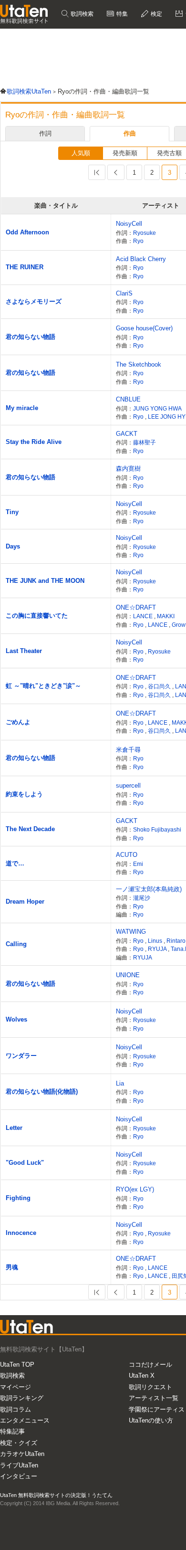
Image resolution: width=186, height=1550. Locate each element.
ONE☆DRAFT (136, 607)
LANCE (143, 616)
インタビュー (18, 1476)
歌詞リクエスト (150, 1387)
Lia (120, 1083)
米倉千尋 (128, 749)
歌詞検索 (81, 14)
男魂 (12, 1267)
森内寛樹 (128, 468)
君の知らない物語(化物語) (42, 1091)
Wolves (16, 1019)
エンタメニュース (25, 1420)
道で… (15, 863)
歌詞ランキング (21, 1398)
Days (13, 546)
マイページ (15, 1387)
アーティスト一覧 (153, 1398)
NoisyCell (129, 223)
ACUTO (126, 854)
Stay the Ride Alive (34, 441)
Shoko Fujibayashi (157, 829)
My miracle (22, 407)
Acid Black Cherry (141, 259)
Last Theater (24, 650)
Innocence (21, 1232)
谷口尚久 (160, 686)
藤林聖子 (144, 442)
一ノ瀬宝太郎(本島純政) (149, 889)
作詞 (45, 133)
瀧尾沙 (141, 898)
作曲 (130, 133)
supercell (128, 785)
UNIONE (128, 975)
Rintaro (176, 941)
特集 (121, 14)
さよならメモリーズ (34, 301)
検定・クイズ (18, 1442)
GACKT (126, 433)
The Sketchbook (138, 364)
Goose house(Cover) (144, 328)
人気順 (81, 153)
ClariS (124, 293)
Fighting (18, 1198)
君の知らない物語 (30, 336)
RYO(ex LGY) (135, 1189)
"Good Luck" (25, 1162)
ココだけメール (150, 1364)
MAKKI (166, 616)
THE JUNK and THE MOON (45, 580)
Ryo (138, 241)
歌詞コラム (15, 1409)
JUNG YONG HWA (157, 408)
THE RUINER (24, 267)
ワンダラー (21, 1055)
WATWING (131, 931)
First (96, 172)
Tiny (12, 512)
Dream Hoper (25, 901)
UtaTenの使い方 (151, 1420)
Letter (14, 1127)
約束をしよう (24, 794)
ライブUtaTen (19, 1465)
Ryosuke (144, 233)
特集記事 (12, 1431)
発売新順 (125, 153)
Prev (115, 172)
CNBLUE (128, 399)
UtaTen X (142, 1375)
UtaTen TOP (17, 1364)
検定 (155, 14)
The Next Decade (30, 829)
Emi (138, 864)
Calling (16, 944)
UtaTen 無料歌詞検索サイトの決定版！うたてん (56, 1495)
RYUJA (158, 949)
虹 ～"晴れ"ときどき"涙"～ (43, 685)
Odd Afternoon (27, 232)
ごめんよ (18, 722)
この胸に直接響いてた (37, 615)
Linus (156, 941)
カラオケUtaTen (22, 1453)
